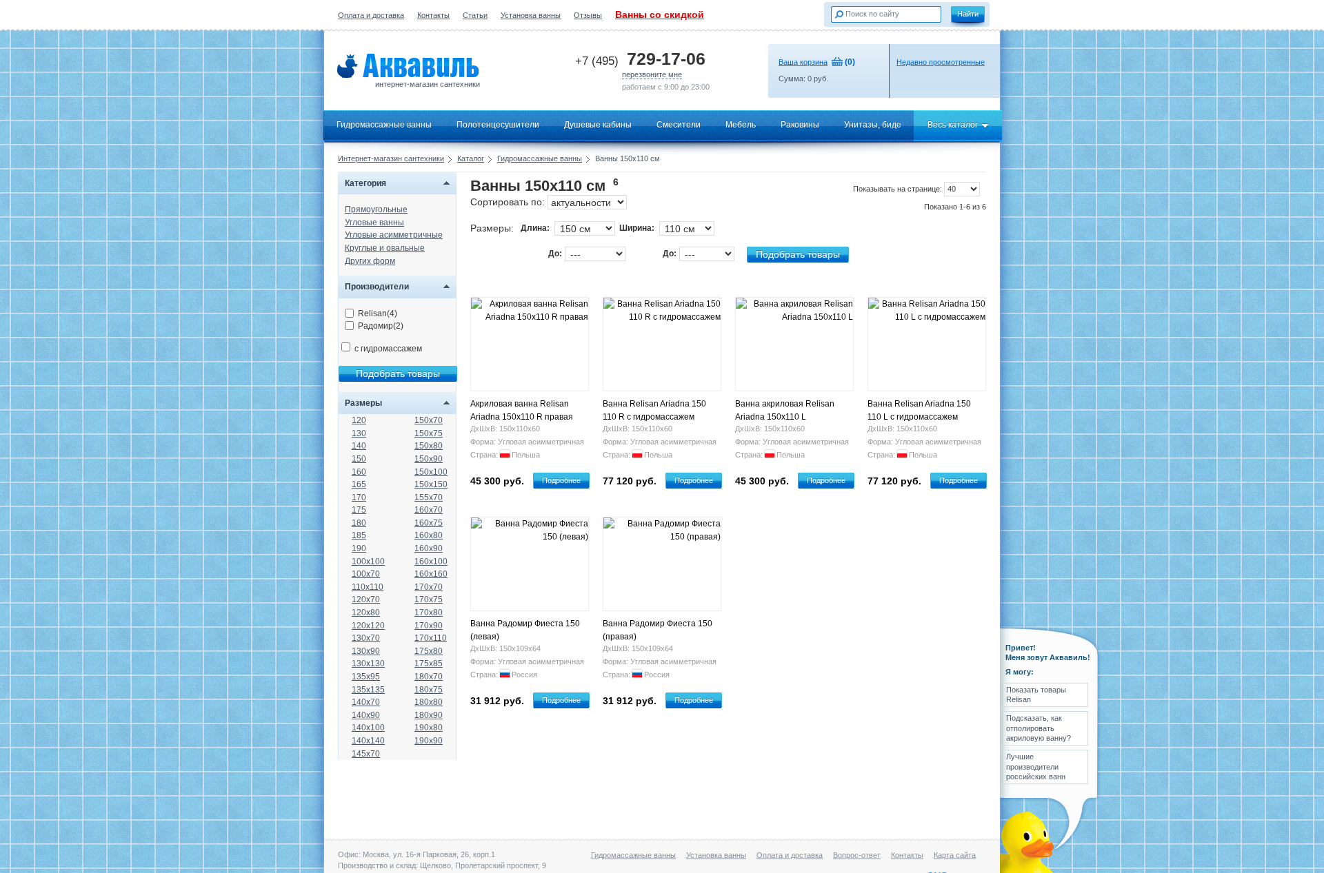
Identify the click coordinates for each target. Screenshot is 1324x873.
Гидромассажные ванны (384, 125)
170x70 (428, 587)
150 (359, 459)
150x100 (431, 472)
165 (359, 484)
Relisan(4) (377, 313)
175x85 (428, 663)
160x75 (428, 523)
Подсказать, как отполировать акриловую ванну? (1038, 728)
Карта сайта (955, 855)
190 (359, 548)
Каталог (470, 158)
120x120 (368, 625)
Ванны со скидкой (659, 14)
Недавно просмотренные (940, 62)
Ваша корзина (803, 62)
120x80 (366, 612)
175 (359, 510)
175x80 (428, 651)
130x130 (368, 663)
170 (359, 497)
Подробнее (561, 480)
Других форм (370, 261)
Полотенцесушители (498, 125)
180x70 (428, 676)
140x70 (366, 702)
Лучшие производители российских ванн (1035, 766)
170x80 (428, 612)
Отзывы (588, 15)
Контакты (433, 15)
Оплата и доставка (371, 15)
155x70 (428, 497)
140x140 (368, 741)
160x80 (428, 535)
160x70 (428, 510)
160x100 (431, 561)
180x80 (428, 702)
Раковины (800, 125)
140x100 (368, 727)
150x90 (428, 459)
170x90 (428, 625)
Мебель (740, 125)
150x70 (428, 420)
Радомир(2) (380, 326)
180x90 (428, 715)
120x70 (366, 599)
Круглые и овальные (385, 248)
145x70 (366, 754)
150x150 (431, 484)
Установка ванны (531, 15)
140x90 (366, 715)
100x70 (366, 574)
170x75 (428, 599)
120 (359, 420)
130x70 (366, 638)
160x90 (428, 548)
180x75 (428, 690)
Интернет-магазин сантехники (391, 158)
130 (359, 433)
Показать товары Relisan (1036, 694)
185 (359, 535)
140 (359, 446)
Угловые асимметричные (394, 235)
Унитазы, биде (872, 125)
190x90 (428, 741)
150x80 (428, 446)
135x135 (368, 690)
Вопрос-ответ (857, 855)
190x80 (428, 727)
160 (359, 472)
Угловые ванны (374, 222)
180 (359, 523)
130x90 (366, 651)
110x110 (367, 587)
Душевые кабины (598, 125)
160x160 (431, 574)
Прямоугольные (376, 209)
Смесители (678, 125)
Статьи (475, 15)
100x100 (368, 561)
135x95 (366, 676)
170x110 (430, 638)
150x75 (428, 433)
